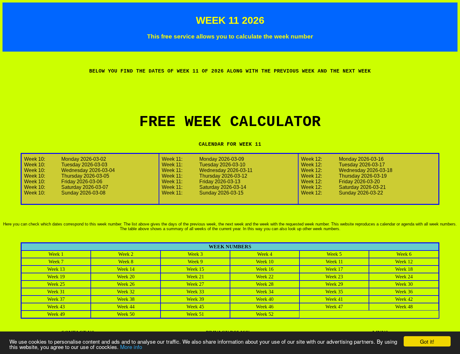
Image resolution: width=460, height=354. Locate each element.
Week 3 (195, 254)
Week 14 (126, 269)
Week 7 (56, 261)
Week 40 (264, 299)
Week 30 (404, 284)
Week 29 (334, 284)
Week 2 (125, 254)
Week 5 (334, 254)
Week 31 (56, 291)
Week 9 (195, 261)
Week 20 (126, 276)
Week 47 (334, 306)
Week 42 (404, 299)
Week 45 (195, 306)
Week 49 (56, 314)
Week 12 (404, 261)
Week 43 (56, 306)
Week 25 (56, 284)
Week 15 (195, 269)
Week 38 (126, 299)
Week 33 (195, 291)
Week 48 (404, 306)
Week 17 (334, 269)
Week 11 (334, 261)
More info (131, 347)
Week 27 (195, 284)
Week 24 (404, 276)
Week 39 (195, 299)
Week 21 (195, 276)
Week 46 (264, 306)
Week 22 (264, 276)
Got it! (427, 341)
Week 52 (264, 314)
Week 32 (126, 291)
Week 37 (56, 299)
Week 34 (264, 291)
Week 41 (334, 299)
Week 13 (56, 269)
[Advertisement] (230, 99)
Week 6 (403, 254)
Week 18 (404, 269)
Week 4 (264, 254)
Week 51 (195, 314)
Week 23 (334, 276)
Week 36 (404, 291)
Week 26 (126, 284)
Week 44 (126, 306)
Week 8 (125, 261)
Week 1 (56, 254)
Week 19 (56, 276)
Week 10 (264, 261)
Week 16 (264, 269)
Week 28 (264, 284)
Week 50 (126, 314)
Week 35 (334, 291)
